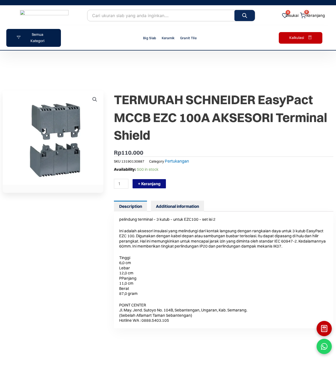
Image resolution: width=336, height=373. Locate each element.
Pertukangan (177, 161)
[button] (94, 99)
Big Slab (149, 38)
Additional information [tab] (177, 206)
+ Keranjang (149, 183)
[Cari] (244, 15)
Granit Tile (188, 38)
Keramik (168, 38)
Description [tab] (130, 206)
